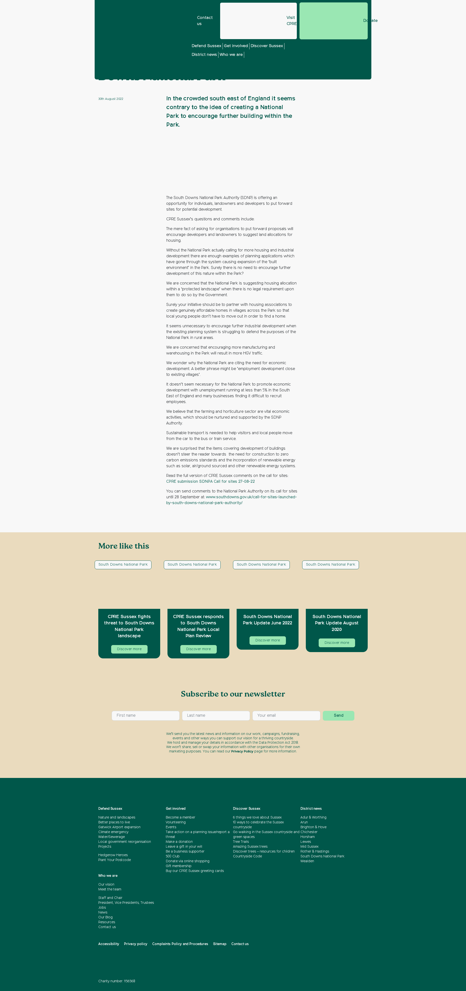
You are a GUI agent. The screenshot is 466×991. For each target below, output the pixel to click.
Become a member (180, 817)
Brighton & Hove (313, 827)
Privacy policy (135, 944)
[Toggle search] (328, 61)
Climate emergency (113, 832)
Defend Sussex (206, 46)
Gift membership (178, 866)
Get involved (236, 46)
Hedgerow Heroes (113, 855)
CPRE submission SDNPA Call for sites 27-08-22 (210, 482)
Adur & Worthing (313, 817)
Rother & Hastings (314, 851)
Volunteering (176, 822)
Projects (104, 846)
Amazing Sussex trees (250, 846)
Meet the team (109, 889)
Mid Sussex (309, 846)
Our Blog (105, 917)
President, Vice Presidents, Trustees (126, 903)
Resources (106, 922)
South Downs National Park (123, 564)
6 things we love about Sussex (258, 817)
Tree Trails (241, 842)
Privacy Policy (242, 751)
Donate (365, 21)
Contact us (205, 21)
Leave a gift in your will (184, 846)
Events (171, 827)
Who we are (231, 55)
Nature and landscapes (116, 817)
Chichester (308, 832)
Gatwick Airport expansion (119, 827)
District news (204, 55)
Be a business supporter (185, 851)
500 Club (173, 856)
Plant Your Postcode (114, 860)
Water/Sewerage (111, 837)
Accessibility (108, 944)
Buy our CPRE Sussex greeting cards (195, 871)
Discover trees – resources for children (264, 851)
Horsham (307, 837)
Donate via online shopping (187, 861)
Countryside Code (247, 856)
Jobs (102, 907)
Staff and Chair (110, 898)
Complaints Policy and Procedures (180, 944)
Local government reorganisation (124, 842)
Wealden (307, 861)
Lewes (305, 842)
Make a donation (179, 842)
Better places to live (114, 822)
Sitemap (219, 944)
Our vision (106, 884)
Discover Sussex (267, 46)
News (102, 912)
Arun (304, 822)
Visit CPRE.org (292, 21)
